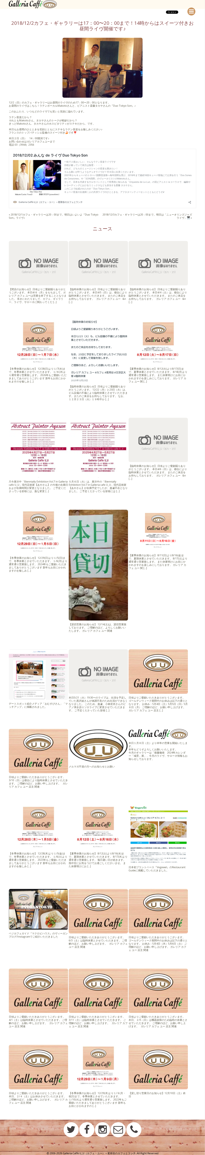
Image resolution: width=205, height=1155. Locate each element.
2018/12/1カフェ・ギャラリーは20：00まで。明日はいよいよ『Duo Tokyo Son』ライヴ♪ (53, 216)
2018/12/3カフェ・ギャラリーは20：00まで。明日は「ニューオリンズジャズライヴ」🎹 (147, 216)
